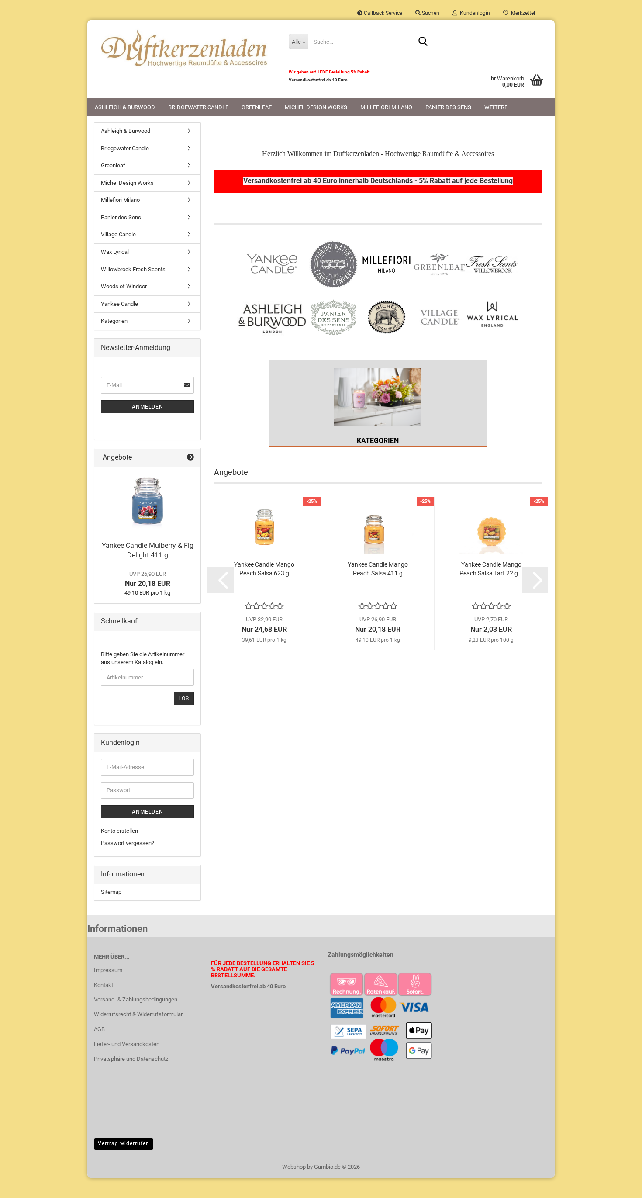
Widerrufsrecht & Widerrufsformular (138, 1014)
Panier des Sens (448, 107)
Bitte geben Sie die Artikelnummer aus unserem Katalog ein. (142, 658)
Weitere (495, 107)
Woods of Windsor (124, 286)
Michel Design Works (316, 107)
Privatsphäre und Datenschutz (131, 1059)
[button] (220, 580)
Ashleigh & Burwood (125, 107)
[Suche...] (422, 42)
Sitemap (111, 892)
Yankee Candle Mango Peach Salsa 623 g (264, 569)
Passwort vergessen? (127, 843)
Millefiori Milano (386, 107)
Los (184, 699)
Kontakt (103, 985)
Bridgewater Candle (198, 107)
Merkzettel (521, 13)
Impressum (108, 970)
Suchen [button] (430, 13)
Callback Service (382, 13)
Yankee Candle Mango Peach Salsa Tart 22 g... (491, 569)
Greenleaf (257, 107)
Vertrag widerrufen (123, 1143)
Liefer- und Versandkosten (126, 1044)
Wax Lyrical (115, 252)
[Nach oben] (618, 1185)
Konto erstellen (119, 831)
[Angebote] (190, 458)
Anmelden (147, 407)
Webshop (294, 1166)
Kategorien (114, 321)
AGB (99, 1029)
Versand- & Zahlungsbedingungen (135, 999)
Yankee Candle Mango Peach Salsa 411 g (378, 569)
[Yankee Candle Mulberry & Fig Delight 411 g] (147, 501)
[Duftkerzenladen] (185, 48)
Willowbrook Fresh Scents (133, 269)
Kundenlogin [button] (473, 13)
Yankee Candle (119, 304)
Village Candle (118, 234)
